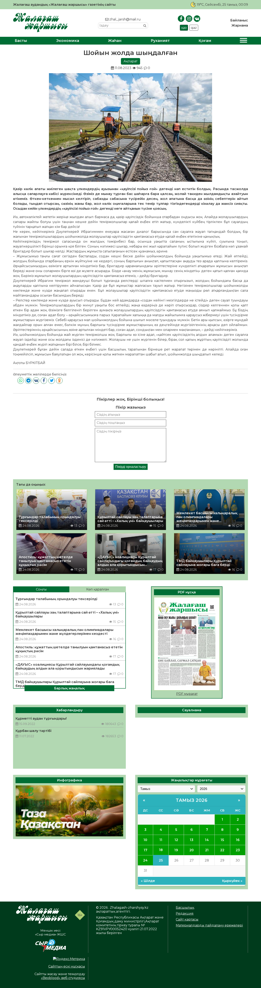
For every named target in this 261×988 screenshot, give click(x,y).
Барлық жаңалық (69, 688)
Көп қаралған (97, 589)
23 (238, 850)
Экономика (67, 40)
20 (191, 850)
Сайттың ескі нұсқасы (66, 966)
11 (160, 840)
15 (222, 840)
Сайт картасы (187, 919)
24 (145, 860)
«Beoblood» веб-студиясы (63, 978)
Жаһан (115, 40)
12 (176, 840)
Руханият (160, 40)
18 (161, 850)
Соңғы (41, 589)
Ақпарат (130, 61)
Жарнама (239, 25)
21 (207, 850)
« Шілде (148, 881)
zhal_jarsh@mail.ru (124, 19)
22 (222, 850)
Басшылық (185, 908)
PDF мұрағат (187, 694)
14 (207, 840)
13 (191, 840)
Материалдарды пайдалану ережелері (209, 925)
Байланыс (239, 20)
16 (238, 840)
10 (145, 840)
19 (176, 850)
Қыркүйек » (232, 881)
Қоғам (205, 40)
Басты (21, 40)
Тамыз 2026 (191, 800)
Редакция (185, 913)
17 (145, 850)
